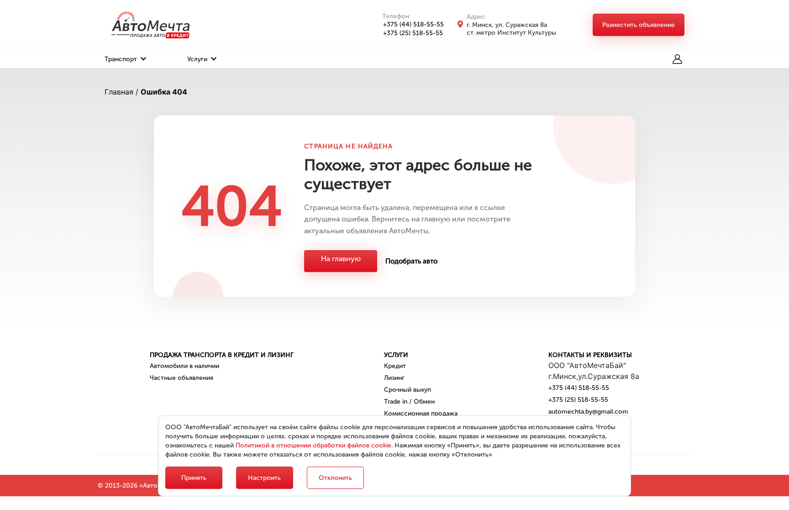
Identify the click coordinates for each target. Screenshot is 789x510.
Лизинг (394, 378)
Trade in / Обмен (409, 401)
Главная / (121, 91)
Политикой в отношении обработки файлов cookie (313, 445)
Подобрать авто (411, 261)
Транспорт (122, 59)
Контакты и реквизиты (590, 355)
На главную (341, 258)
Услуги (198, 59)
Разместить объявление (638, 25)
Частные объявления (181, 378)
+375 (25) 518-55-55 (413, 33)
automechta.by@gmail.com (588, 411)
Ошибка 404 (164, 91)
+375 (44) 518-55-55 (413, 24)
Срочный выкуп (407, 390)
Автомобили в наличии (184, 366)
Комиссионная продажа (421, 413)
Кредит (395, 366)
